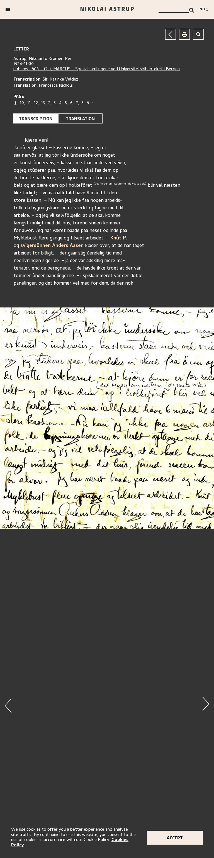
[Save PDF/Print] (184, 34)
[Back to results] (170, 34)
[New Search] (198, 34)
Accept (175, 837)
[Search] (191, 10)
